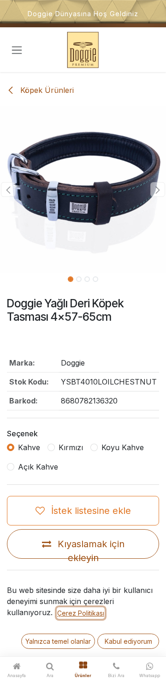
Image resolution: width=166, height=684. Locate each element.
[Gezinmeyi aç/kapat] (17, 50)
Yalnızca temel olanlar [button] (58, 641)
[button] (8, 189)
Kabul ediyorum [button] (128, 641)
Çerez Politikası (80, 613)
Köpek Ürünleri (46, 90)
